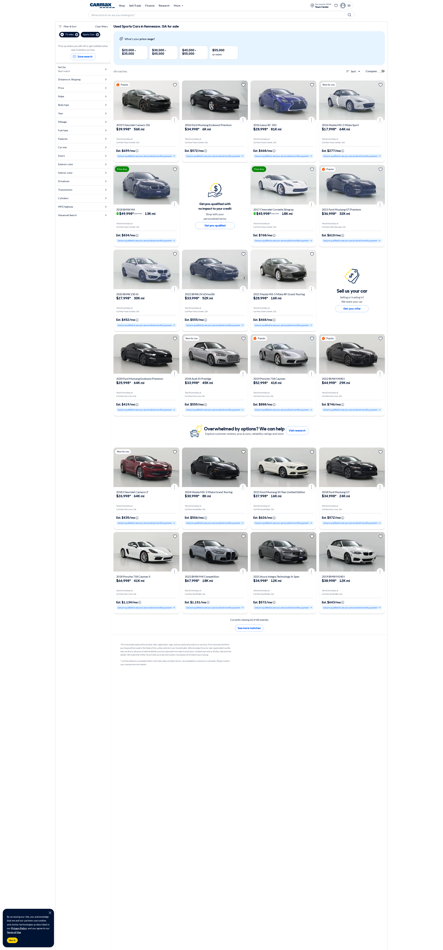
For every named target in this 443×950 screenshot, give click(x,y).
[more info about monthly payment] (137, 150)
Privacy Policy (19, 928)
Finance (150, 6)
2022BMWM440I (333, 378)
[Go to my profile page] (346, 5)
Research (164, 6)
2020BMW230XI (127, 294)
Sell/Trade (135, 6)
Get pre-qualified (215, 225)
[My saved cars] (336, 5)
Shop (122, 6)
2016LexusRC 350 (264, 125)
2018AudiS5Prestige (198, 378)
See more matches (249, 628)
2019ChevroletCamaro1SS (133, 125)
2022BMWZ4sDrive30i (200, 294)
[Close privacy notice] (50, 912)
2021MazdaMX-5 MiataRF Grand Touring (279, 294)
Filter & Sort (70, 26)
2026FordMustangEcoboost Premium (208, 125)
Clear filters (101, 26)
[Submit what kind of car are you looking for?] (349, 15)
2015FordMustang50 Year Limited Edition (279, 492)
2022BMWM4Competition (202, 576)
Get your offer (352, 308)
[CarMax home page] (102, 5)
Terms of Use (14, 932)
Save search (85, 56)
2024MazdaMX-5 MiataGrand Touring (208, 492)
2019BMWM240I (333, 576)
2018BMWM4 (125, 209)
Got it (12, 940)
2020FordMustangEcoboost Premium (139, 378)
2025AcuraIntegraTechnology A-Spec (276, 576)
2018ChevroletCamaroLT (132, 492)
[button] (69, 34)
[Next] (175, 100)
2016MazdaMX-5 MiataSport (340, 125)
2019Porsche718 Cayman (269, 378)
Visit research (297, 430)
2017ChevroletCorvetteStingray (273, 209)
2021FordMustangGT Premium (341, 209)
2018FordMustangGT (336, 492)
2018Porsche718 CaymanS (133, 576)
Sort (353, 71)
